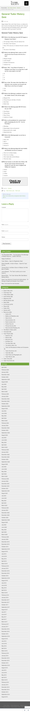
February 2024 (5, 423)
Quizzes (18, 7)
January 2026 (5, 372)
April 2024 (4, 418)
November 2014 (5, 689)
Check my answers (15, 181)
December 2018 (5, 571)
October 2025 (5, 377)
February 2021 (5, 508)
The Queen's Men (9, 345)
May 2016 (4, 646)
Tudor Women (8, 356)
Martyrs (7, 337)
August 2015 (5, 667)
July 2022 (4, 466)
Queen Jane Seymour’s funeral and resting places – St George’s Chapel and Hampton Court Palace (15, 280)
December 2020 (5, 512)
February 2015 (5, 682)
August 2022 (5, 464)
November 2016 (5, 631)
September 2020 (6, 520)
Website (3, 237)
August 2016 (5, 638)
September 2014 (6, 694)
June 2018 (4, 585)
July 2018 (4, 583)
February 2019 (5, 566)
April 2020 (4, 532)
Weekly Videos (23, 705)
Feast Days (6, 292)
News (5, 302)
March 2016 (4, 651)
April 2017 (4, 619)
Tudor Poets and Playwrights (12, 354)
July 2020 (4, 525)
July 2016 (4, 641)
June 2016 (4, 643)
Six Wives (7, 341)
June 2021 (4, 498)
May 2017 (4, 617)
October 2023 (5, 430)
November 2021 (5, 486)
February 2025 (5, 394)
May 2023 (4, 442)
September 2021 (6, 491)
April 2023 (4, 445)
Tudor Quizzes (6, 707)
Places (5, 306)
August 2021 (5, 493)
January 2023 (5, 452)
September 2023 (6, 432)
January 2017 (5, 626)
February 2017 (5, 624)
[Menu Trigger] (26, 3)
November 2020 (5, 515)
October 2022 (5, 459)
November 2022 (5, 457)
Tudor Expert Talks (15, 707)
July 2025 (4, 384)
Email (5, 230)
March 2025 (4, 391)
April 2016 (4, 648)
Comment (4, 207)
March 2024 (4, 420)
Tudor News (6, 705)
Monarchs (7, 339)
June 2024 (4, 413)
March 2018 (4, 592)
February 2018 (5, 595)
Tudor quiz (17, 190)
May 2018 (4, 588)
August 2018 (5, 580)
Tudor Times (7, 358)
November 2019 (5, 544)
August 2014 (5, 697)
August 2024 (5, 408)
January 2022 (5, 481)
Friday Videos (7, 294)
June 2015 (4, 672)
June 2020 (4, 527)
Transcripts (6, 331)
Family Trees (8, 324)
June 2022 (4, 469)
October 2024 (5, 403)
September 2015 (6, 665)
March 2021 (4, 505)
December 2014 (5, 687)
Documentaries (9, 320)
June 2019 (4, 556)
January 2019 (5, 568)
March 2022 (4, 476)
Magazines (6, 298)
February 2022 (5, 479)
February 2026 (5, 369)
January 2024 (5, 425)
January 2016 (5, 655)
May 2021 (4, 500)
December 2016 (5, 629)
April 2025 (4, 389)
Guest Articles (7, 296)
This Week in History (9, 329)
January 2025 (5, 396)
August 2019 (5, 551)
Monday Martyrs (7, 300)
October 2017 (5, 604)
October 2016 (5, 634)
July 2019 (4, 554)
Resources (6, 312)
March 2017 (4, 621)
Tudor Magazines (15, 705)
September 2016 (6, 636)
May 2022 (4, 471)
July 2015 (4, 670)
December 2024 (5, 399)
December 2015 (5, 658)
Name (5, 224)
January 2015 (5, 684)
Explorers (7, 335)
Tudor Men (8, 353)
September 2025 (6, 379)
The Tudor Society (12, 7)
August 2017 (5, 609)
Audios (7, 314)
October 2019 (5, 546)
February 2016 (5, 653)
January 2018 (5, 597)
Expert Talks (7, 290)
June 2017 (4, 614)
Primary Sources (9, 326)
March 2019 (4, 563)
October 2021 (5, 488)
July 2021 (4, 495)
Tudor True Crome (8, 360)
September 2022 (6, 462)
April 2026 (4, 367)
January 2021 (5, 510)
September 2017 (6, 607)
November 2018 (5, 573)
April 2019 (4, 561)
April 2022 (4, 474)
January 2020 (5, 539)
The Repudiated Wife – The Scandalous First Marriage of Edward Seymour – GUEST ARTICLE (15, 255)
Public (5, 308)
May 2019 (4, 558)
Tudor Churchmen (9, 351)
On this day (6, 304)
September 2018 (6, 578)
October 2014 (5, 692)
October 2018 (5, 575)
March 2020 (4, 534)
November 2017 (5, 602)
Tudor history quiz (10, 190)
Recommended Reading (11, 328)
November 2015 (5, 660)
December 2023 (5, 428)
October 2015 (5, 663)
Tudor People (7, 333)
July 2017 (4, 612)
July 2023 (4, 437)
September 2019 (6, 549)
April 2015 (4, 677)
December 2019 (5, 541)
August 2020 (5, 522)
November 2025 (5, 374)
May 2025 (4, 386)
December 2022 (5, 454)
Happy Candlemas (6, 258)
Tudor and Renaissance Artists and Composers (16, 347)
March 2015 (4, 680)
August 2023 (5, 435)
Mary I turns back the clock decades (10, 283)
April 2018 (4, 590)
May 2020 (4, 529)
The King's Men (9, 343)
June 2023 (4, 440)
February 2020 (5, 537)
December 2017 (5, 600)
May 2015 (4, 675)
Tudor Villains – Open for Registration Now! (12, 261)
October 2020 (5, 517)
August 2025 (5, 382)
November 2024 (5, 401)
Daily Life (7, 318)
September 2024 (6, 406)
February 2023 (5, 449)
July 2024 (4, 411)
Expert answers (9, 322)
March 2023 (4, 447)
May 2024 (4, 416)
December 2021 (5, 483)
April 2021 (4, 503)
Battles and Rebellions (10, 316)
